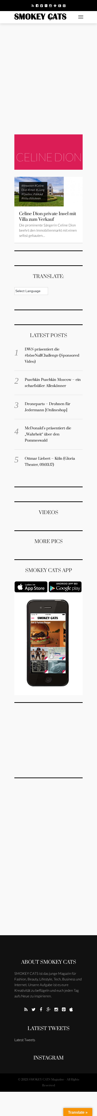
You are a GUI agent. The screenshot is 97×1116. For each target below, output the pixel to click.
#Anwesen (27, 185)
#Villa (24, 198)
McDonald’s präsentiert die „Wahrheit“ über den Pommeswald (48, 434)
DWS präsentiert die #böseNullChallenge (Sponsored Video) (52, 355)
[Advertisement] (48, 78)
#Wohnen (35, 198)
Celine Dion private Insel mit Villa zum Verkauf (47, 216)
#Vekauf (38, 194)
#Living (40, 190)
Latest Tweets (48, 1028)
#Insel (31, 190)
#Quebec (26, 194)
